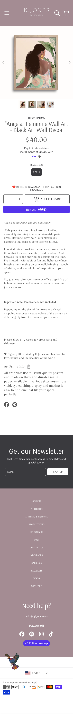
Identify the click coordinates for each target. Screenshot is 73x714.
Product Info (36, 524)
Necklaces (37, 555)
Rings (36, 578)
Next (69, 62)
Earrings (36, 563)
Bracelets (36, 570)
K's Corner (36, 532)
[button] (7, 13)
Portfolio (37, 509)
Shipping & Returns (36, 516)
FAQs (36, 539)
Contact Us (36, 547)
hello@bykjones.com (36, 616)
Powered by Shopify (28, 682)
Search (36, 501)
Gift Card (36, 586)
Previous (3, 62)
